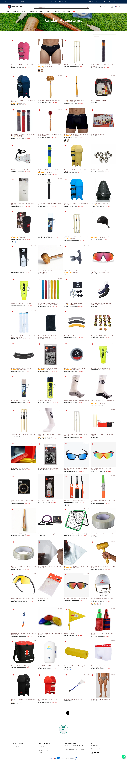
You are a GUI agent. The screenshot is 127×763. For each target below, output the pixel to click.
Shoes (47, 11)
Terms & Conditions (96, 748)
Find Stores (16, 746)
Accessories (55, 11)
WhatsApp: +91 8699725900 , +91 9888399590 (74, 746)
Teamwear (33, 11)
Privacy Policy (95, 750)
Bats (8, 11)
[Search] (87, 7)
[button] (41, 66)
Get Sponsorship (43, 750)
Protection (16, 11)
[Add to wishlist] (13, 40)
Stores (68, 11)
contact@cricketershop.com (76, 749)
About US (41, 746)
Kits (64, 11)
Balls (40, 11)
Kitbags (24, 11)
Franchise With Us (44, 748)
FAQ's (40, 752)
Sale (73, 11)
